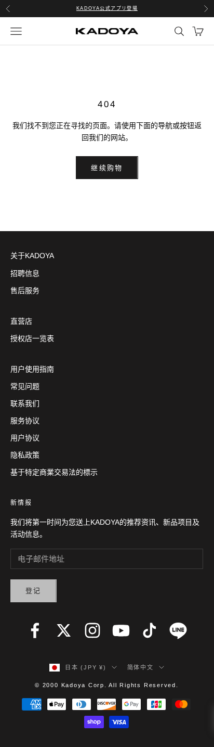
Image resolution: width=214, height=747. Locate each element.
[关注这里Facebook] (34, 630)
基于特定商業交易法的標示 (54, 472)
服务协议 (24, 420)
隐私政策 (24, 455)
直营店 (21, 321)
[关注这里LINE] (178, 630)
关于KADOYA (32, 255)
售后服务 (24, 290)
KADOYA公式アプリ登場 (107, 8)
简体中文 (140, 667)
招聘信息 (24, 273)
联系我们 (24, 403)
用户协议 (24, 438)
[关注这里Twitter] (64, 630)
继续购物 (107, 168)
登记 (33, 590)
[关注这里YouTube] (121, 630)
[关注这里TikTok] (149, 630)
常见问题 (24, 386)
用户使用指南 (32, 369)
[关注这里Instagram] (92, 630)
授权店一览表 (32, 338)
